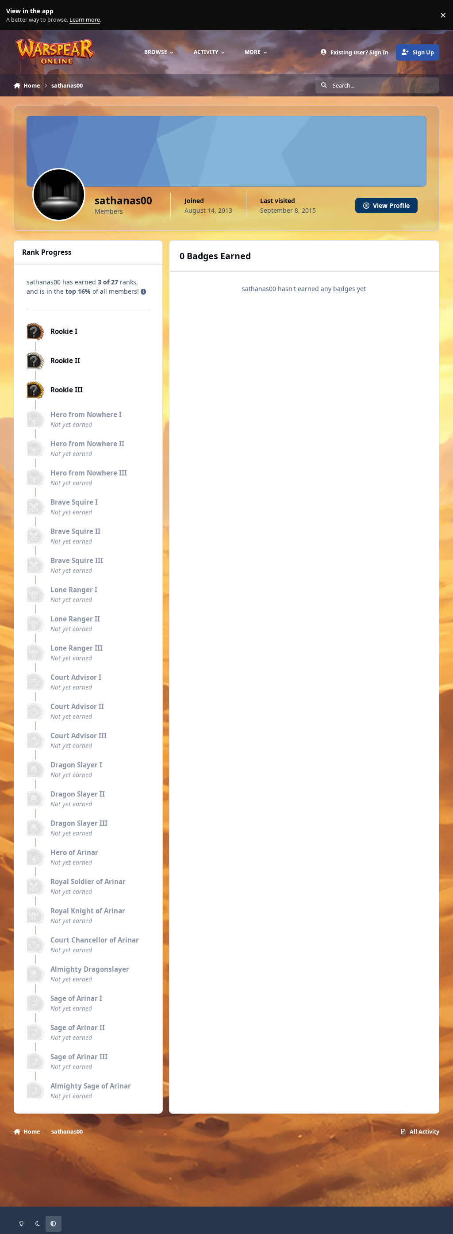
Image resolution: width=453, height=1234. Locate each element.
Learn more (17, 15)
